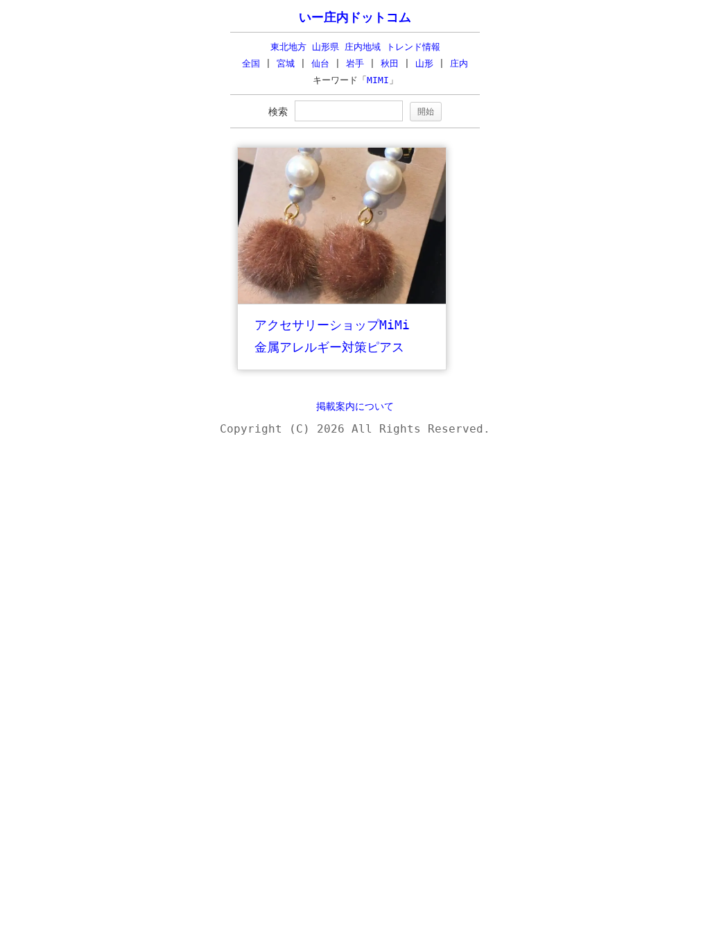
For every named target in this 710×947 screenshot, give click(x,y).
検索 (278, 111)
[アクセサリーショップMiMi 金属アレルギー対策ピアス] (342, 300)
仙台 (320, 63)
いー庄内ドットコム (355, 17)
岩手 (355, 63)
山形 (424, 63)
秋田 (390, 63)
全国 (251, 63)
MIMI (378, 80)
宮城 (286, 63)
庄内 (459, 63)
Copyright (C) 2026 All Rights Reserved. (355, 428)
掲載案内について (355, 406)
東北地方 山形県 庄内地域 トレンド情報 (355, 47)
